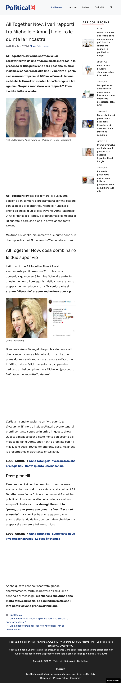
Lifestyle (72, 7)
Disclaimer (75, 678)
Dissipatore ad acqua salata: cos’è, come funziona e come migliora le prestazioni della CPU (106, 95)
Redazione (45, 678)
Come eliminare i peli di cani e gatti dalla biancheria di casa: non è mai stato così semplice (106, 125)
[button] (111, 7)
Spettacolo (56, 7)
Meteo (85, 7)
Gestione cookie (113, 680)
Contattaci (82, 661)
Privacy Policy (60, 678)
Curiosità (99, 7)
